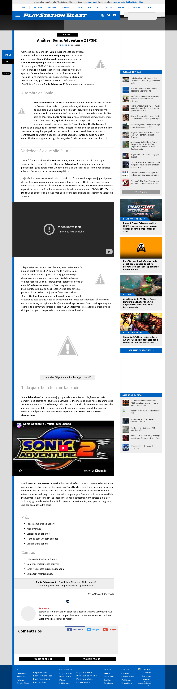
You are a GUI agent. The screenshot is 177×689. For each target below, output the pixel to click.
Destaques (22, 673)
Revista (136, 7)
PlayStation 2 (65, 676)
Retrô (109, 7)
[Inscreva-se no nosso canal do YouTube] (115, 15)
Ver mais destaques (140, 350)
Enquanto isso (40, 672)
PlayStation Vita (84, 672)
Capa (23, 7)
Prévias (20, 680)
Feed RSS (108, 673)
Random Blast (40, 682)
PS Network (65, 683)
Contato (125, 673)
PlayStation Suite (84, 679)
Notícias (38, 7)
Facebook (78, 629)
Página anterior (43, 659)
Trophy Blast (23, 683)
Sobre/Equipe (127, 676)
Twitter (107, 680)
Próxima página (91, 659)
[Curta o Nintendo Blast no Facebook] (103, 15)
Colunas (66, 7)
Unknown (43, 608)
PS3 (89, 7)
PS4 (80, 7)
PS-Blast (147, 679)
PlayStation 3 (65, 673)
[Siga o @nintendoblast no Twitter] (109, 15)
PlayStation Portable (86, 675)
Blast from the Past (42, 675)
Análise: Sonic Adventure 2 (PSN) (67, 40)
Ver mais (140, 192)
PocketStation (83, 682)
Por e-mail (109, 676)
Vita (99, 7)
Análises (52, 7)
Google (112, 629)
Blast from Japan (41, 679)
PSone (62, 680)
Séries (121, 7)
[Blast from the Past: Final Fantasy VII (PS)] (36, 23)
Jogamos (67, 35)
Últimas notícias (132, 72)
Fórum (149, 7)
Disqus (95, 629)
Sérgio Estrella (142, 683)
